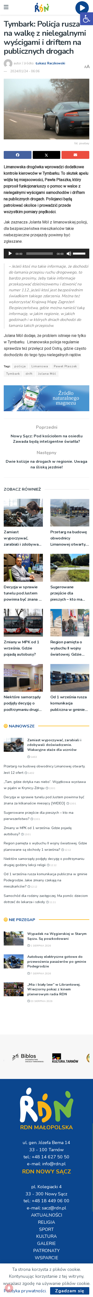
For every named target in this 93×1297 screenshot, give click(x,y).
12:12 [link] (67, 850)
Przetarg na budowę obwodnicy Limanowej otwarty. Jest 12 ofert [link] (68, 538)
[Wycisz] (68, 253)
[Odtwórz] (10, 253)
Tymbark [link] (13, 374)
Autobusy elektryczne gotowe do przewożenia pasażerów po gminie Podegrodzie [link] (56, 961)
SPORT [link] (46, 1229)
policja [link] (20, 366)
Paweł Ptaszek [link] (65, 366)
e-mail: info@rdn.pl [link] (46, 1164)
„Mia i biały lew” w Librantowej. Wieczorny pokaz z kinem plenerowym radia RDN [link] (53, 989)
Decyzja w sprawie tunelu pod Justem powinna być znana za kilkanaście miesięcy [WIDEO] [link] (23, 593)
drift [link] (29, 374)
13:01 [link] (51, 788)
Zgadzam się (69, 1291)
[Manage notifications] (9, 1288)
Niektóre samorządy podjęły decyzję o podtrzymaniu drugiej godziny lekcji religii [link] (23, 703)
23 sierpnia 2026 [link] (41, 1001)
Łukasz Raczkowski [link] (50, 63)
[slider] (80, 253)
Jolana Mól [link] (47, 374)
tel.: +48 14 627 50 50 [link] (46, 1157)
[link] (86, 18)
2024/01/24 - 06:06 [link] (25, 71)
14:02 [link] (33, 757)
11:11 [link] (52, 902)
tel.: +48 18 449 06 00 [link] (46, 1201)
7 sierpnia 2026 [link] (40, 973)
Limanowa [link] (39, 366)
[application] (46, 254)
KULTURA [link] (46, 1236)
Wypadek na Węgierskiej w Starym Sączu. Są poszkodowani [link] (57, 936)
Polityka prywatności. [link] (25, 1291)
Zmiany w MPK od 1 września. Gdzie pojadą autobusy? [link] (21, 648)
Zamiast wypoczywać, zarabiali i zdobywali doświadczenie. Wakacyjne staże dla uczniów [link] (22, 538)
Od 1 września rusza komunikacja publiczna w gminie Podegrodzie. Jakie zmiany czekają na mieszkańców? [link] (68, 703)
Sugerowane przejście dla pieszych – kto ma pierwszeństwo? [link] (66, 593)
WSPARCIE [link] (46, 1258)
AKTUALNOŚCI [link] (46, 1215)
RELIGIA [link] (46, 1222)
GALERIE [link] (46, 1243)
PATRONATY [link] (46, 1251)
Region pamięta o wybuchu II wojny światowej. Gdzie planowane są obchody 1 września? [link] (69, 648)
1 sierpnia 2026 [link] (40, 945)
